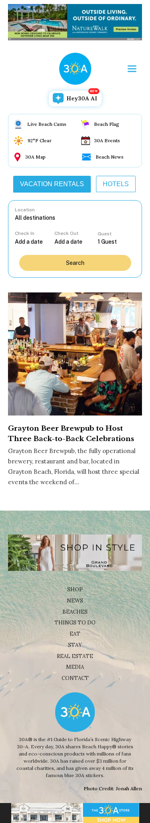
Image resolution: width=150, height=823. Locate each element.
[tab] (52, 184)
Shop (75, 589)
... (34, 241)
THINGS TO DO (75, 622)
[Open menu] (132, 69)
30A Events (107, 140)
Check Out (66, 233)
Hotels (116, 184)
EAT (75, 633)
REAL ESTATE (75, 656)
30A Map (35, 157)
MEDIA (75, 667)
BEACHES (75, 611)
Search (75, 263)
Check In (24, 233)
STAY (75, 645)
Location (25, 210)
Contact (75, 678)
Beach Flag (106, 124)
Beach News (110, 157)
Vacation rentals (52, 184)
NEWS (75, 600)
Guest (105, 234)
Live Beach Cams (46, 124)
